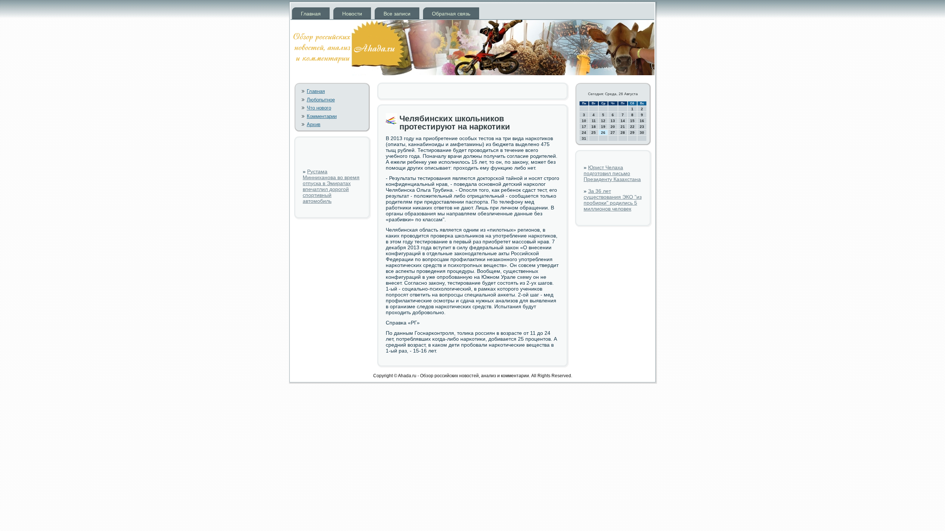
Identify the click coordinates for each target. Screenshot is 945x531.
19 (603, 127)
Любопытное (321, 100)
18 (593, 127)
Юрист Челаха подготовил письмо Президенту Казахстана (612, 173)
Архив (313, 124)
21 (623, 127)
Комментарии (322, 116)
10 (584, 121)
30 (642, 133)
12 (603, 121)
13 (613, 121)
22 (632, 127)
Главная (311, 14)
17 (584, 127)
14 (623, 121)
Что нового (319, 108)
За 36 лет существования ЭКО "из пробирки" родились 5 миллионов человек (613, 200)
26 (603, 133)
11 (594, 121)
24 (584, 133)
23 (642, 127)
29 (632, 133)
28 (623, 133)
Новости (352, 14)
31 (584, 138)
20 (613, 127)
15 (632, 121)
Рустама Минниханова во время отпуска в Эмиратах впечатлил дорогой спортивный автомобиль (331, 186)
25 (593, 133)
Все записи (397, 14)
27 (613, 133)
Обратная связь (451, 14)
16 (642, 121)
